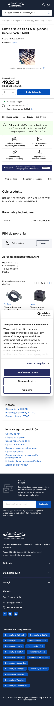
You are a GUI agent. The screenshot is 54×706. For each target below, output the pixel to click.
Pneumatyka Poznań (14, 657)
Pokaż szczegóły (36, 363)
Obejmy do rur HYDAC (16, 409)
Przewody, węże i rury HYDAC (20, 412)
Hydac (15, 42)
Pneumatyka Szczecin (14, 669)
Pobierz (42, 243)
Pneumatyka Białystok (14, 635)
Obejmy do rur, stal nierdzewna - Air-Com (12, 310)
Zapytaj (30, 117)
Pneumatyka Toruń (38, 669)
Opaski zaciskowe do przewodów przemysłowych (22, 456)
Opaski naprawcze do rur (17, 441)
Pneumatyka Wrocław (14, 680)
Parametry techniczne (32, 179)
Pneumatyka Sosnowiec (15, 663)
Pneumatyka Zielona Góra (16, 686)
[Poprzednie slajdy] (36, 283)
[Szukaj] (49, 13)
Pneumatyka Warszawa (15, 674)
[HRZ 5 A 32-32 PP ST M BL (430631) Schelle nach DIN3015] (27, 56)
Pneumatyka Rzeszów (38, 657)
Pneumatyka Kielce (37, 640)
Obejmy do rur (12, 433)
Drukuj (43, 117)
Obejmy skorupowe (14, 437)
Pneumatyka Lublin (13, 646)
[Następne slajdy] (49, 283)
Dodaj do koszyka (33, 92)
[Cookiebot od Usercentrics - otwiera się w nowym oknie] (38, 314)
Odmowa (27, 390)
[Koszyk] (49, 5)
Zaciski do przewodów (16, 464)
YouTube (10, 614)
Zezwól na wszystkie (27, 372)
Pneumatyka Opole (37, 652)
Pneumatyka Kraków (14, 640)
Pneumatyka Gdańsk (39, 635)
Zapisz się (43, 504)
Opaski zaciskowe (14, 451)
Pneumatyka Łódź (35, 646)
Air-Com (7, 304)
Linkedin (16, 614)
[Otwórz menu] (4, 5)
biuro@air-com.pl (14, 603)
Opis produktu (11, 179)
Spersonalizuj (25, 381)
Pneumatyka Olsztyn (14, 652)
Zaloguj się (14, 125)
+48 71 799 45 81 (14, 607)
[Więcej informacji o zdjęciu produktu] (44, 68)
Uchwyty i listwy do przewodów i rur (23, 461)
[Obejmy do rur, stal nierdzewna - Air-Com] (14, 296)
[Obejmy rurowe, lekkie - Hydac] (40, 296)
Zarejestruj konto (33, 125)
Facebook (5, 614)
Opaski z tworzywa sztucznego (20, 448)
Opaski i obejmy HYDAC (17, 416)
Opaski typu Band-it (15, 444)
